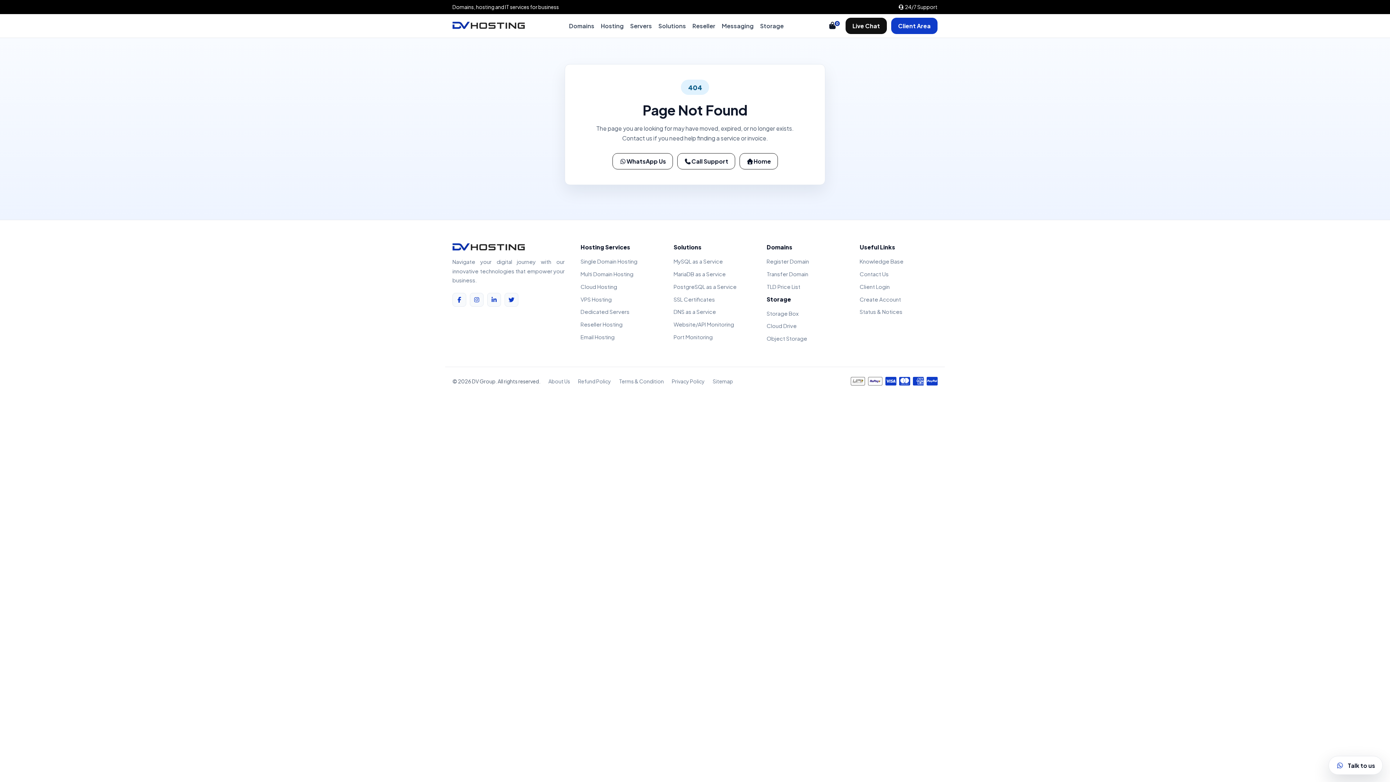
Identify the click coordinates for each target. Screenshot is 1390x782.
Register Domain (788, 261)
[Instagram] (477, 300)
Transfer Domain (787, 273)
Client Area (914, 26)
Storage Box (783, 313)
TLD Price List (783, 286)
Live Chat (866, 26)
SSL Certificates (694, 299)
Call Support (709, 161)
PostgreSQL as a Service (705, 286)
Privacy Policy (688, 381)
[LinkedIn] (494, 300)
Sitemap (723, 381)
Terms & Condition (641, 381)
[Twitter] (511, 300)
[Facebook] (459, 300)
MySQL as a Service (698, 261)
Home (762, 161)
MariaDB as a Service (700, 273)
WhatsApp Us (646, 161)
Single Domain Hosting (609, 261)
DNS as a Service (695, 311)
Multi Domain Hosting (607, 273)
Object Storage (787, 338)
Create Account (880, 299)
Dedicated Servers (605, 311)
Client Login (875, 286)
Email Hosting (598, 336)
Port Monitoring (693, 336)
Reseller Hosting (602, 324)
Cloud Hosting (599, 286)
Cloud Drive (782, 325)
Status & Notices (881, 311)
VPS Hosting (596, 299)
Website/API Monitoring (704, 324)
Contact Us (874, 273)
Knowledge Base (882, 261)
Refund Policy (594, 381)
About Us (559, 381)
